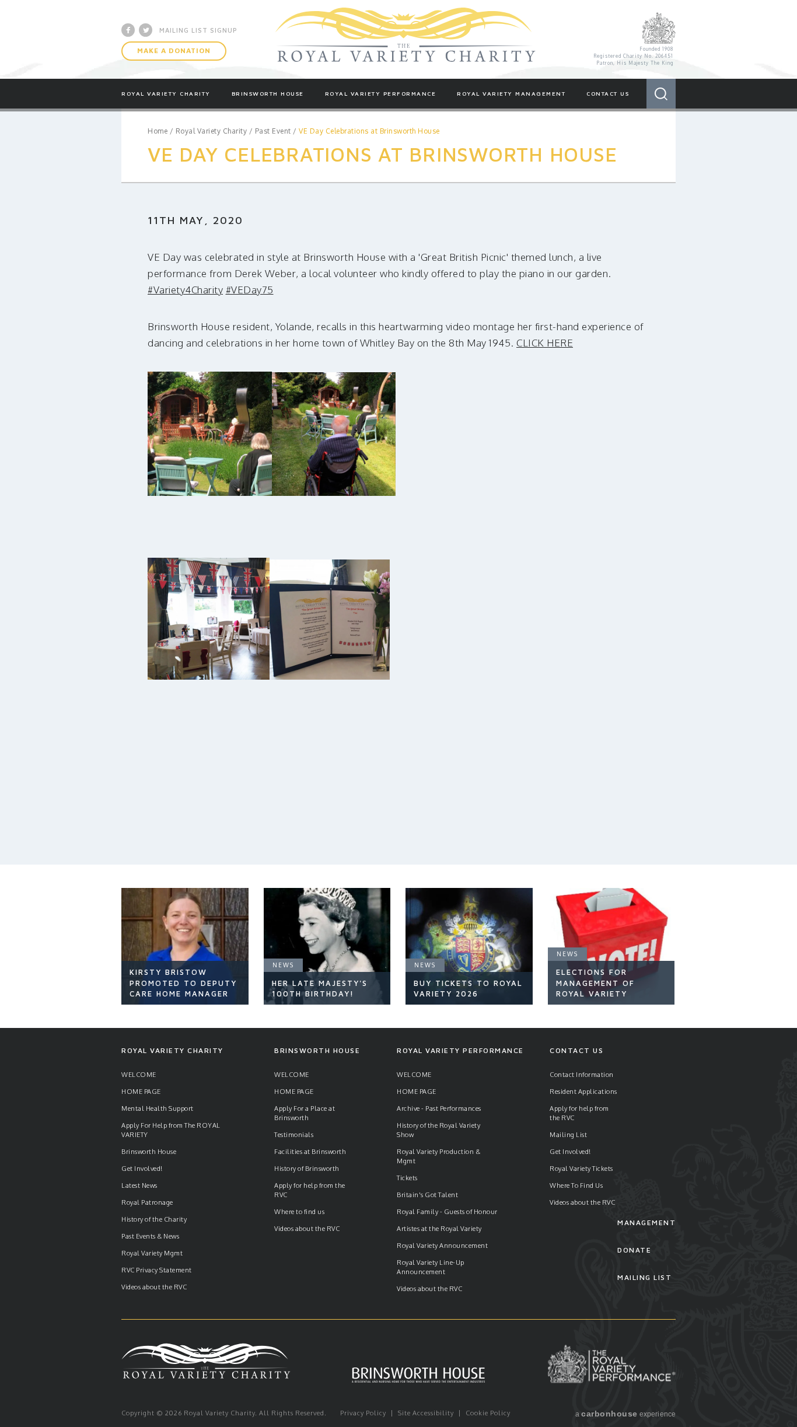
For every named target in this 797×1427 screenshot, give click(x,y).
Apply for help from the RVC (309, 1190)
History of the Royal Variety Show (438, 1130)
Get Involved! (142, 1168)
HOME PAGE (141, 1091)
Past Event (273, 131)
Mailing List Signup (198, 30)
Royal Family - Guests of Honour (447, 1212)
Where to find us (299, 1212)
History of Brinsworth (307, 1168)
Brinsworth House (268, 93)
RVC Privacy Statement (156, 1270)
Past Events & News (150, 1236)
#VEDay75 (250, 290)
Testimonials (293, 1135)
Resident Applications (583, 1091)
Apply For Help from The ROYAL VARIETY (171, 1130)
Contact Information (582, 1075)
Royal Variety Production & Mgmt (438, 1156)
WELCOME (138, 1075)
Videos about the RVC (154, 1287)
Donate (634, 1250)
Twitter (145, 30)
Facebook (128, 30)
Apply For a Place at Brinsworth (304, 1113)
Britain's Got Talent (427, 1195)
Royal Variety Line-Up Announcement (430, 1267)
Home (157, 131)
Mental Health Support (157, 1108)
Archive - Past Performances (439, 1108)
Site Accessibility (426, 1413)
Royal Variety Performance (380, 93)
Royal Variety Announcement (442, 1245)
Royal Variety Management (511, 93)
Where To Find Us (576, 1185)
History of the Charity (154, 1219)
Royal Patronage (147, 1202)
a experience (625, 1413)
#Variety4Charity (185, 290)
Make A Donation (174, 50)
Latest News (139, 1185)
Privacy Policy (363, 1413)
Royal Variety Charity (405, 39)
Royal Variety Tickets (581, 1168)
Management (646, 1222)
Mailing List (568, 1135)
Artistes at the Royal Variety (439, 1229)
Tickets (407, 1178)
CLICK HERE (544, 343)
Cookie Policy (488, 1413)
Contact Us (607, 93)
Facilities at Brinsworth (310, 1152)
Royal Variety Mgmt (152, 1253)
